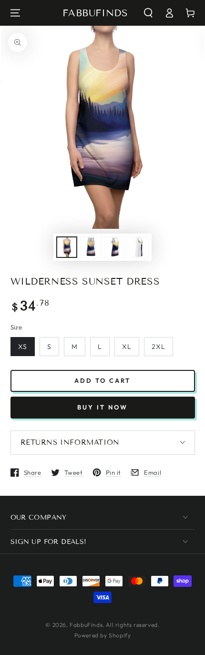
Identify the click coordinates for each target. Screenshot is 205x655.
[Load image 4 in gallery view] (138, 247)
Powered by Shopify (102, 635)
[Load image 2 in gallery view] (90, 247)
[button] (148, 13)
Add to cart (102, 380)
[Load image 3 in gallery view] (114, 247)
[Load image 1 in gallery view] (66, 247)
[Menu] (15, 13)
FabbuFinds (86, 624)
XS (22, 346)
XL (127, 346)
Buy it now (102, 407)
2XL (158, 346)
